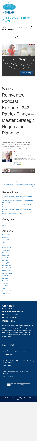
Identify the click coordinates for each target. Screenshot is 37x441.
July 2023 (5, 242)
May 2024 (5, 237)
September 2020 (7, 273)
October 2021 (6, 255)
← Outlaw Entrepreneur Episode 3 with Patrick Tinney (17, 181)
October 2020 (6, 270)
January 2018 (6, 293)
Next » (27, 385)
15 (22, 385)
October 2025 (6, 234)
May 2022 (5, 252)
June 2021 (5, 257)
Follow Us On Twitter (11, 317)
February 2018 (6, 291)
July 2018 (5, 286)
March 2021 (5, 260)
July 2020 (5, 278)
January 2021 (6, 263)
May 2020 (5, 280)
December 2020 (6, 265)
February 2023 (6, 247)
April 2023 (5, 245)
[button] (3, 60)
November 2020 (6, 268)
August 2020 (6, 275)
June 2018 (5, 288)
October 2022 (6, 250)
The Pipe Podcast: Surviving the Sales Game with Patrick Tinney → (19, 185)
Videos (4, 225)
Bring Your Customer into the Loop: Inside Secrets (16, 209)
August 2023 (6, 240)
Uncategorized (6, 223)
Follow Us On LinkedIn (11, 314)
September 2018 (7, 283)
